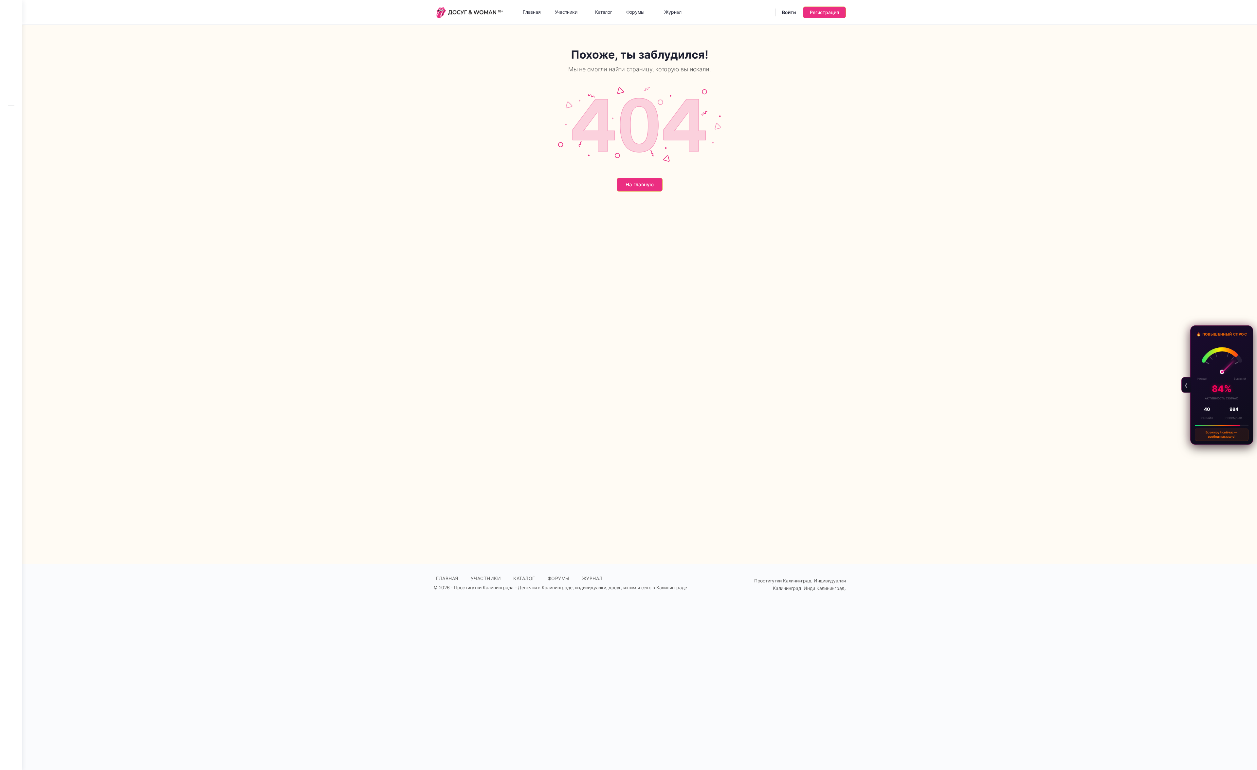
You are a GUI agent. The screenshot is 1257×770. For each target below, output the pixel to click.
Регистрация (824, 12)
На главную (640, 184)
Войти (789, 12)
